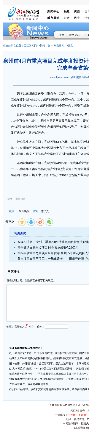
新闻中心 (45, 45)
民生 (77, 18)
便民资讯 (74, 35)
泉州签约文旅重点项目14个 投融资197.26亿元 (47, 247)
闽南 (77, 11)
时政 (67, 18)
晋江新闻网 (30, 45)
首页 (61, 35)
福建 (67, 11)
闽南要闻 (59, 45)
